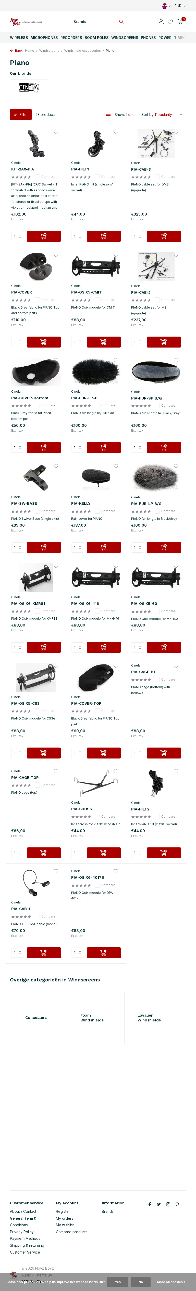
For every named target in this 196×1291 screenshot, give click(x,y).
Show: (120, 114)
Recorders (71, 37)
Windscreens (124, 37)
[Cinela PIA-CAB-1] (36, 883)
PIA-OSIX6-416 (85, 603)
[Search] (121, 21)
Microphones (44, 37)
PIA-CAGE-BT (143, 672)
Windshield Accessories (82, 50)
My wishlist (65, 1225)
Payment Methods (25, 1238)
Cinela (16, 163)
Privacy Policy (22, 1232)
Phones (148, 37)
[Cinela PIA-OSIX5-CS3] (36, 677)
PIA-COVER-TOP (86, 703)
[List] (108, 114)
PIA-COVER (21, 292)
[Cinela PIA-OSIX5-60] (156, 577)
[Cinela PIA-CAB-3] (156, 143)
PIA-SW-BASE (24, 503)
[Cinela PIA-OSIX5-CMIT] (96, 266)
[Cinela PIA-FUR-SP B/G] (156, 372)
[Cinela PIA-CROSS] (96, 783)
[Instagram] (168, 1204)
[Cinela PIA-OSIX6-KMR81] (36, 577)
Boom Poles (97, 37)
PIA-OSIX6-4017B (87, 877)
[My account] (161, 21)
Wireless (19, 37)
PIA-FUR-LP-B (84, 398)
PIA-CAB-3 (141, 169)
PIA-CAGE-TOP (25, 777)
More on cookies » (171, 1282)
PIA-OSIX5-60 (144, 603)
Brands (80, 21)
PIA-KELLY (81, 503)
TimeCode (183, 37)
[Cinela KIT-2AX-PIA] (36, 143)
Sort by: (147, 114)
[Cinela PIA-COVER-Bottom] (36, 372)
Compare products (72, 1232)
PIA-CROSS (81, 809)
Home (29, 50)
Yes (118, 1282)
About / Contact (23, 1211)
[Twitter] (159, 1204)
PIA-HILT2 (140, 809)
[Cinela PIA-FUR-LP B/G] (156, 477)
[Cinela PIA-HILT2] (156, 783)
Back (18, 50)
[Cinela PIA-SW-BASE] (36, 477)
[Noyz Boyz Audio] (26, 21)
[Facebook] (150, 1204)
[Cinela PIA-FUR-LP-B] (96, 372)
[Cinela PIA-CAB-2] (156, 266)
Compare (48, 177)
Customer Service (25, 1252)
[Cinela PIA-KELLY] (96, 477)
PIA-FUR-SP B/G (146, 398)
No (141, 1282)
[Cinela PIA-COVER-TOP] (96, 677)
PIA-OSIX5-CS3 (25, 703)
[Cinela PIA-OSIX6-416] (96, 577)
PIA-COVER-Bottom (29, 398)
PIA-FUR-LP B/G (146, 503)
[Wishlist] (170, 21)
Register (63, 1211)
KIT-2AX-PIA (22, 169)
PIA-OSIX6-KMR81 (28, 603)
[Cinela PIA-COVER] (36, 266)
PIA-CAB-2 (141, 292)
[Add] (44, 236)
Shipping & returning (27, 1245)
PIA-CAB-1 (20, 909)
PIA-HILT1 (80, 169)
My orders (64, 1218)
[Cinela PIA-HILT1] (96, 143)
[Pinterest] (177, 1204)
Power (165, 37)
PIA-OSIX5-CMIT (86, 292)
